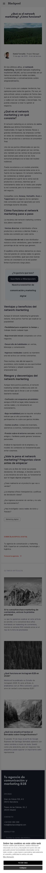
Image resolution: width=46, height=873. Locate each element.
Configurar (23, 868)
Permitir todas (23, 863)
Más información (8, 857)
